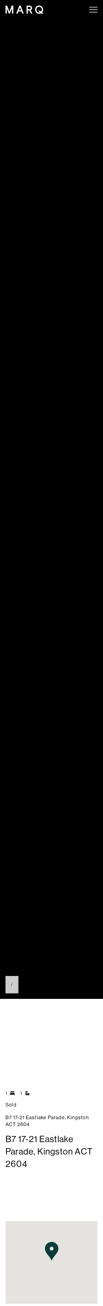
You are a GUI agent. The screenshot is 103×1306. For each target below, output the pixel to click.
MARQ (24, 10)
